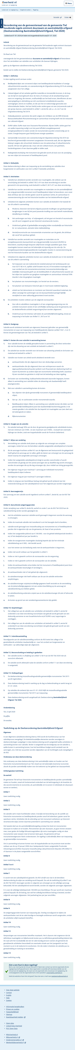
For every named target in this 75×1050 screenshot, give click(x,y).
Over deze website (12, 990)
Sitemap (9, 1014)
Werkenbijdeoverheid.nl (15, 1042)
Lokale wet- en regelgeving (10, 10)
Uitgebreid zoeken (25, 10)
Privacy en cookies (12, 1009)
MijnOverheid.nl (12, 1035)
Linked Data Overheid (14, 1026)
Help (8, 998)
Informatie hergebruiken (15, 1007)
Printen (67, 17)
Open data (10, 1023)
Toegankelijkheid (12, 1012)
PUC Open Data (11, 1028)
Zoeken (9, 1000)
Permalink (56, 17)
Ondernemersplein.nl (14, 1040)
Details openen (1, 23)
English (8, 995)
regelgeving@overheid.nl (59, 976)
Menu (70, 3)
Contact (9, 993)
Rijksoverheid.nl (12, 1037)
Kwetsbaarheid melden (14, 1017)
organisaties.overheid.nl (54, 973)
